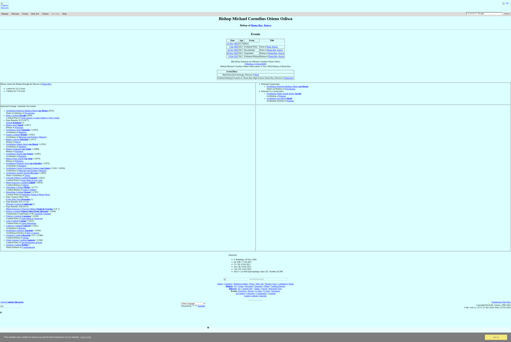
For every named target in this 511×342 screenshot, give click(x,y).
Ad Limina (240, 293)
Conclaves (250, 293)
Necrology (275, 291)
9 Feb (230, 56)
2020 (236, 53)
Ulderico (18, 216)
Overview (242, 291)
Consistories (261, 293)
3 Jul (231, 47)
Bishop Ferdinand (18, 149)
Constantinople (28, 247)
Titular (257, 289)
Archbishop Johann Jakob (22, 144)
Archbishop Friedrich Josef (24, 163)
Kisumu (282, 96)
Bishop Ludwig (17, 139)
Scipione (17, 245)
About (12, 302)
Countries (228, 284)
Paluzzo (27, 211)
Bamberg (22, 132)
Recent (251, 291)
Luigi (16, 221)
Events (25, 14)
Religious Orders (241, 284)
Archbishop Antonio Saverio (22, 173)
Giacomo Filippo (21, 178)
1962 (236, 43)
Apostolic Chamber (43, 214)
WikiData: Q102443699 (255, 64)
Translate (201, 306)
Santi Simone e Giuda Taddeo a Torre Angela (40, 118)
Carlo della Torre (19, 199)
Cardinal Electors (278, 286)
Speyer (18, 142)
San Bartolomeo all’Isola (31, 242)
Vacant (264, 289)
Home (220, 284)
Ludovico (18, 226)
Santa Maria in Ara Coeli (31, 180)
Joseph (14, 123)
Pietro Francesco (20, 182)
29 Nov (230, 53)
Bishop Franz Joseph (19, 158)
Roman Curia (271, 284)
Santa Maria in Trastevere (32, 218)
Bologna (22, 228)
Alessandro (18, 187)
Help (64, 14)
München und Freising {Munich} (33, 137)
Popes (251, 284)
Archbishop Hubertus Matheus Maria (287, 86)
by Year (266, 291)
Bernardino (18, 192)
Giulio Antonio (20, 240)
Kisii (269, 47)
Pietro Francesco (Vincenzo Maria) (30, 209)
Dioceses (15, 14)
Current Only (247, 289)
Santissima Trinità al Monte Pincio (35, 194)
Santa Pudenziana (28, 223)
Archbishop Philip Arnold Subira (284, 94)
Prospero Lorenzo (19, 204)
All (235, 286)
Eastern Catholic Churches (255, 296)
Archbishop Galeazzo (19, 230)
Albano (25, 185)
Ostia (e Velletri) (29, 190)
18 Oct (230, 50)
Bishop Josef (14, 125)
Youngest (258, 286)
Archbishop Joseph (19, 154)
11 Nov (230, 43)
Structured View (275, 289)
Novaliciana (290, 89)
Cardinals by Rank (286, 284)
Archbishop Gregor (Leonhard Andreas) (28, 168)
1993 (236, 47)
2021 (236, 56)
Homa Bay (257, 25)
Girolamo (18, 235)
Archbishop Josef (18, 130)
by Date (258, 291)
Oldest (266, 286)
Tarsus (27, 175)
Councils (272, 293)
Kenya (267, 25)
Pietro (16, 115)
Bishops (4, 14)
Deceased (249, 286)
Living (241, 286)
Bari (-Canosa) (33, 233)
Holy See (35, 14)
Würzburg (19, 127)
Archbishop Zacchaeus (279, 98)
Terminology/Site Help (501, 302)
